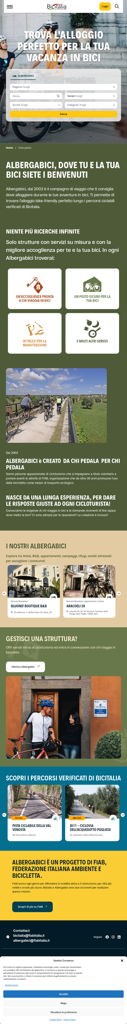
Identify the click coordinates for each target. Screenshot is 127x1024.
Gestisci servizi (11, 985)
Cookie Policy (56, 1020)
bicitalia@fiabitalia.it (29, 936)
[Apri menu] (10, 6)
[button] (122, 960)
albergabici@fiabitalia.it (31, 940)
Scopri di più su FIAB (30, 906)
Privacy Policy (70, 1020)
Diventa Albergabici (23, 666)
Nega (63, 1003)
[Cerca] (117, 6)
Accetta (63, 994)
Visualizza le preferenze (63, 1012)
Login (105, 6)
